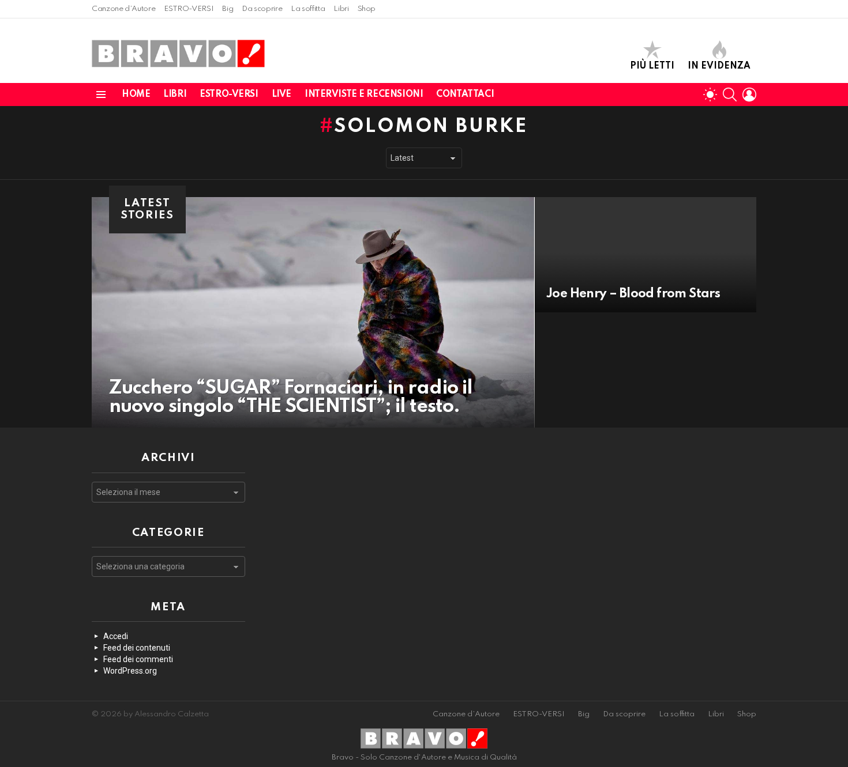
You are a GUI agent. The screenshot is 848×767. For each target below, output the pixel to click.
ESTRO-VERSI (188, 9)
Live (281, 94)
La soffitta (308, 9)
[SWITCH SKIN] (710, 94)
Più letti (652, 66)
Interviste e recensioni (364, 94)
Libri (340, 9)
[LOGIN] (749, 94)
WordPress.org (130, 670)
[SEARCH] (730, 94)
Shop (367, 9)
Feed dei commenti (138, 659)
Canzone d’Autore (123, 9)
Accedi (115, 636)
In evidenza (719, 66)
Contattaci (465, 94)
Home (136, 94)
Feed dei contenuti (136, 647)
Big (227, 9)
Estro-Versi (229, 94)
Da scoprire (262, 9)
